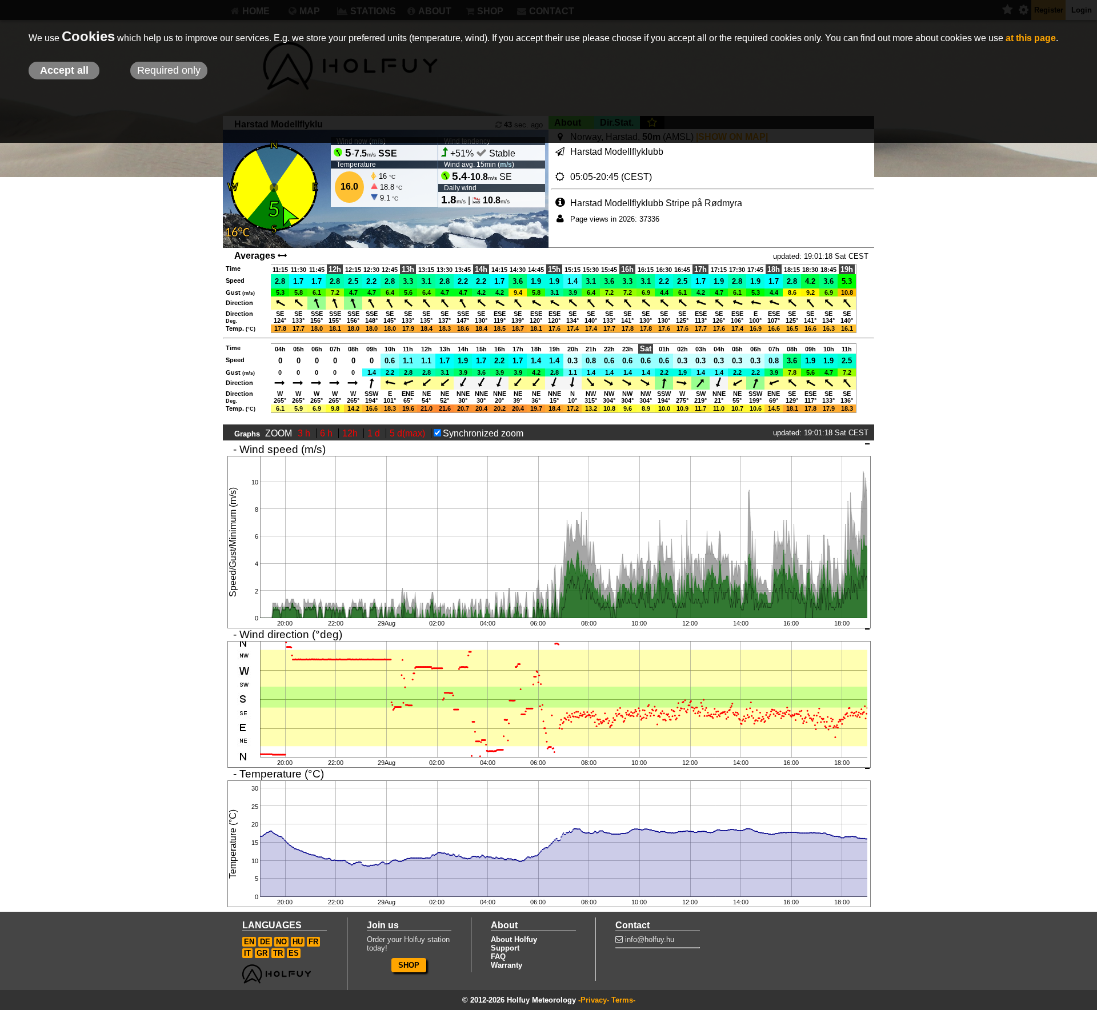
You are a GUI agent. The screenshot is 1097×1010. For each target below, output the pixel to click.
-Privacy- (593, 1000)
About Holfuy (514, 939)
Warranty (506, 965)
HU (298, 941)
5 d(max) (408, 433)
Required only (169, 70)
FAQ (498, 956)
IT (247, 953)
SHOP (408, 965)
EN (249, 941)
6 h (327, 433)
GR (262, 953)
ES (294, 953)
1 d (374, 433)
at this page (1031, 38)
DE (265, 941)
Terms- (623, 1000)
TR (278, 953)
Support (505, 948)
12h (351, 433)
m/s (506, 165)
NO (281, 941)
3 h (305, 433)
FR (313, 941)
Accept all (64, 70)
